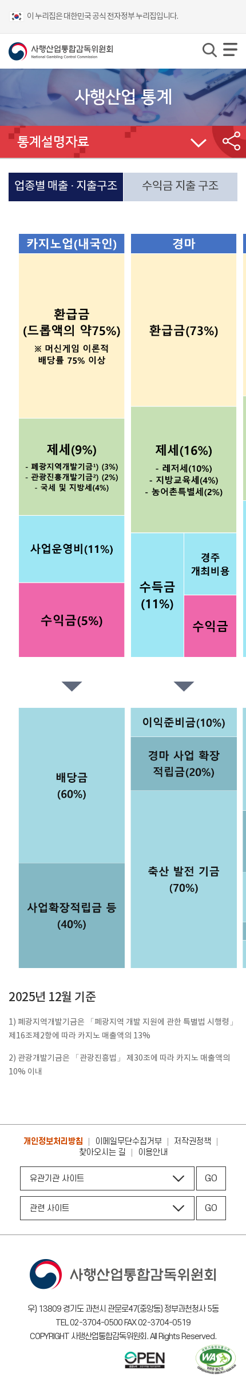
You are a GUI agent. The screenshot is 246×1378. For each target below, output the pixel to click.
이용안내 (153, 1152)
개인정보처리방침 (53, 1141)
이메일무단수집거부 (128, 1141)
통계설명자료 (53, 141)
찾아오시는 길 (102, 1152)
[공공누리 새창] (145, 1361)
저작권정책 (192, 1141)
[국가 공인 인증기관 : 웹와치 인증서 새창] (216, 1361)
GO (211, 1178)
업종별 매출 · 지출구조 (65, 186)
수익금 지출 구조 (180, 186)
